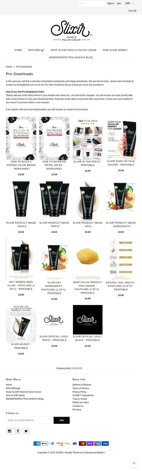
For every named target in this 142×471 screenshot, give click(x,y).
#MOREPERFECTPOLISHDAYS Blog (71, 57)
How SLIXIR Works (115, 50)
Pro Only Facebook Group (58, 85)
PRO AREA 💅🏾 (36, 50)
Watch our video (80, 402)
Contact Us (78, 406)
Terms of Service (80, 388)
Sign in (110, 3)
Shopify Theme (72, 452)
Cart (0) (132, 11)
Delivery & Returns (81, 384)
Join (119, 3)
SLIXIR (59, 452)
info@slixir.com (26, 85)
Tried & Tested (79, 399)
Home (18, 50)
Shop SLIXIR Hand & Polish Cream (73, 50)
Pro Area (76, 409)
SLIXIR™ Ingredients (83, 395)
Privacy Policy (79, 392)
